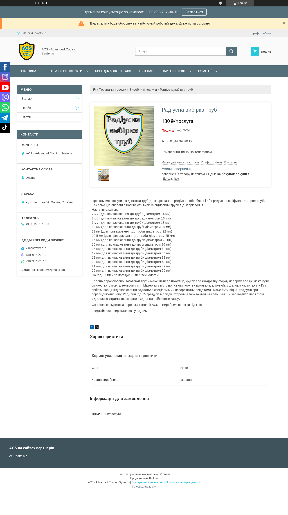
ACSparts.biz (18, 456)
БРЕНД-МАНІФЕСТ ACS (113, 71)
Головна (28, 71)
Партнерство (173, 71)
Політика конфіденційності (183, 482)
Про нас (146, 71)
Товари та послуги (65, 71)
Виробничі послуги (143, 89)
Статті (26, 117)
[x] (97, 327)
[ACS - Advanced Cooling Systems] (26, 59)
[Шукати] (231, 51)
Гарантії (205, 71)
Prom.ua (165, 474)
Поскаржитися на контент (148, 482)
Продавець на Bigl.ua (144, 478)
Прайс (26, 108)
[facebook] (92, 327)
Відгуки (27, 98)
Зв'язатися (194, 12)
